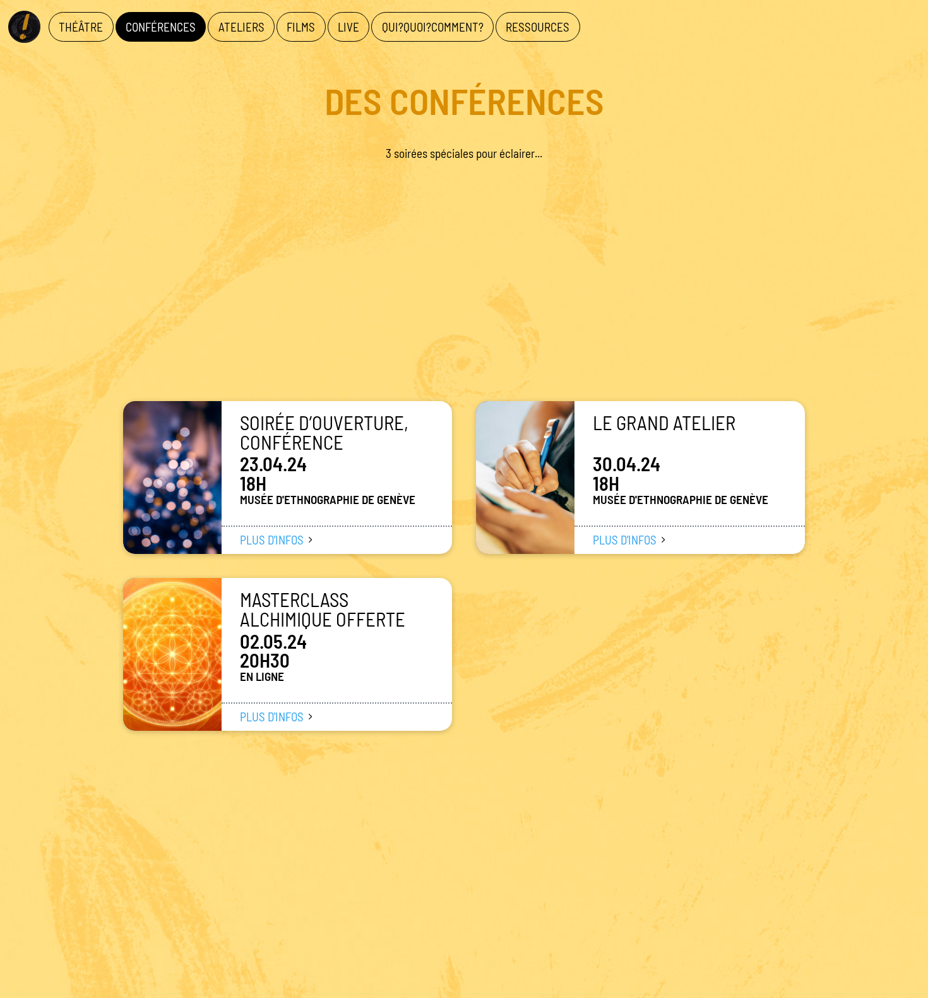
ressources (537, 27)
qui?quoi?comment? (433, 27)
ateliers (241, 27)
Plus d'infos (272, 539)
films (301, 27)
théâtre (81, 27)
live (348, 27)
